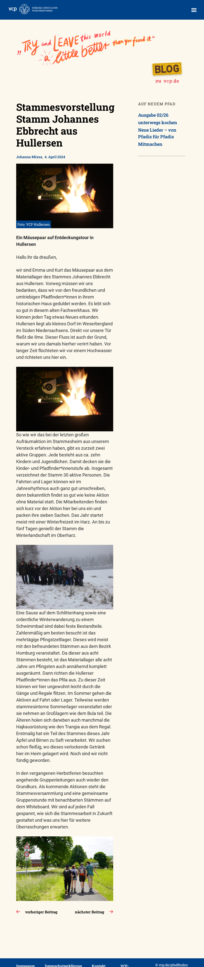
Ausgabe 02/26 (153, 115)
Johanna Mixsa (29, 156)
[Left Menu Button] (194, 10)
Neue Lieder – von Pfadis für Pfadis (157, 133)
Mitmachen (150, 144)
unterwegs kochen (157, 122)
